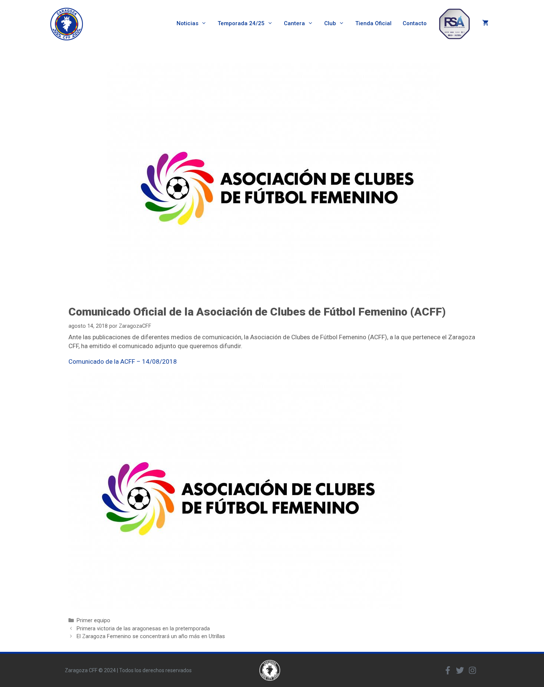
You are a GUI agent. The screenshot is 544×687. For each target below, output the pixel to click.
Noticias (187, 23)
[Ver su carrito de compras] (485, 23)
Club (330, 23)
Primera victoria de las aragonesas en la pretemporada (143, 629)
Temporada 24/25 (241, 23)
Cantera (294, 23)
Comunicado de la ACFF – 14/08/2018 (122, 361)
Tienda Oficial (373, 23)
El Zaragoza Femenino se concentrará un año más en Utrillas (151, 636)
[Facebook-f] (448, 670)
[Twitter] (460, 670)
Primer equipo (93, 620)
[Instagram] (472, 670)
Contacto (415, 23)
